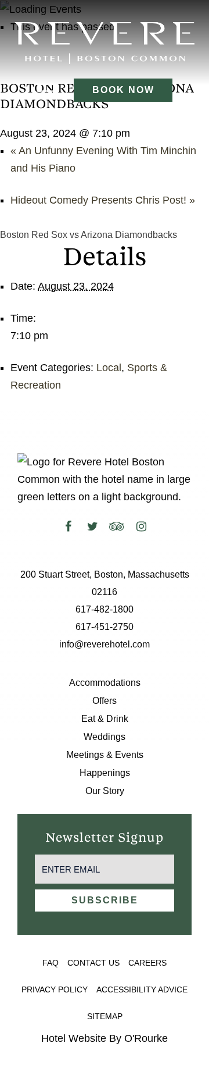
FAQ (50, 962)
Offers (104, 701)
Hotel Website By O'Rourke (104, 1038)
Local (108, 367)
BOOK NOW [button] (123, 90)
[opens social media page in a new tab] (68, 526)
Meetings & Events (104, 755)
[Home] (104, 42)
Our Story (104, 791)
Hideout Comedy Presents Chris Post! (102, 200)
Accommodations (104, 683)
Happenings (105, 773)
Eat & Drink (104, 719)
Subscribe (104, 900)
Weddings (104, 737)
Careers (147, 962)
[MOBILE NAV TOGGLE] (46, 90)
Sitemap (104, 1016)
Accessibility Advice (142, 989)
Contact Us (93, 962)
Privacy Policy (54, 989)
